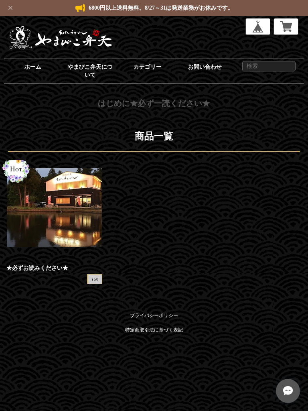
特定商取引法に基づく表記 (154, 330)
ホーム (32, 67)
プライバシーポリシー (154, 315)
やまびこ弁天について (90, 71)
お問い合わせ (205, 67)
